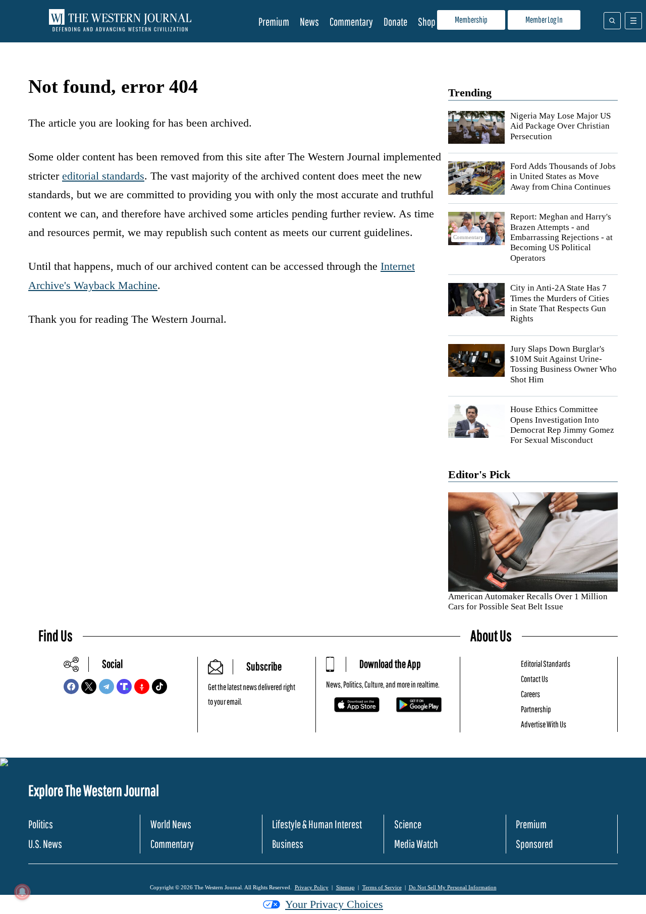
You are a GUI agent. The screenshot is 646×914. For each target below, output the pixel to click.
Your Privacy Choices (334, 904)
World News (170, 824)
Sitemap (345, 887)
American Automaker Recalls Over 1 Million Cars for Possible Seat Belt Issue (528, 601)
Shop (427, 21)
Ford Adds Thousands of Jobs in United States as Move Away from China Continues (563, 176)
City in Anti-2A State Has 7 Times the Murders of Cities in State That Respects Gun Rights (559, 303)
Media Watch (416, 843)
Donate (395, 21)
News (309, 21)
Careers (530, 694)
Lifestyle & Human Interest (317, 824)
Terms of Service (382, 887)
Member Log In (544, 19)
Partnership (536, 709)
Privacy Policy (312, 887)
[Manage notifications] (22, 892)
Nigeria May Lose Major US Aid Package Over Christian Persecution (560, 126)
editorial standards (103, 175)
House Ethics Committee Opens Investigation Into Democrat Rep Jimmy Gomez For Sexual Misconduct (562, 425)
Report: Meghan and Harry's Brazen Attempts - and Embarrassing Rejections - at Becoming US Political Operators (561, 237)
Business (287, 843)
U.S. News (45, 843)
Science (407, 824)
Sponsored (534, 843)
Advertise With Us (543, 724)
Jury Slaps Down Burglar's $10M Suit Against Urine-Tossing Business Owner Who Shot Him (563, 364)
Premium (273, 21)
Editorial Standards (545, 663)
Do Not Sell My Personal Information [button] (453, 887)
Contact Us (534, 678)
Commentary (351, 21)
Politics (40, 824)
